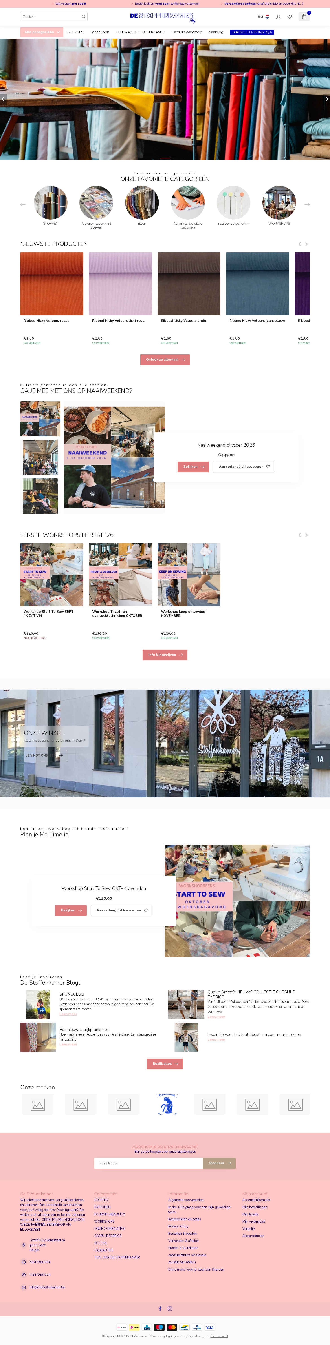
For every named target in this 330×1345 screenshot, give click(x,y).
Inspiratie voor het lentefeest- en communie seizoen (254, 1034)
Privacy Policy (178, 1226)
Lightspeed (173, 1336)
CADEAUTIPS (103, 1250)
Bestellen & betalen (182, 1233)
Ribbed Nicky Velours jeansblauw (257, 320)
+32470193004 (40, 1261)
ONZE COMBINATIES (109, 1228)
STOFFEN (101, 1200)
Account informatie (256, 1200)
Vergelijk (248, 1228)
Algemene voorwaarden (185, 1200)
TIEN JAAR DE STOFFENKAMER (140, 32)
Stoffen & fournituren (183, 1248)
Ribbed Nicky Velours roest (46, 320)
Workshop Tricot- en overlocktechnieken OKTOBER (117, 614)
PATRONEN (102, 1207)
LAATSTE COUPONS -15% (252, 32)
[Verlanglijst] (289, 16)
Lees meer (68, 1014)
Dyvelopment (219, 1336)
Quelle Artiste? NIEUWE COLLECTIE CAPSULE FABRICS (251, 994)
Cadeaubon (99, 32)
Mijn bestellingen (254, 1207)
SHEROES (75, 32)
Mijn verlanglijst (253, 1221)
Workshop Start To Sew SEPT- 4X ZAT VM (49, 614)
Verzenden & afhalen (183, 1241)
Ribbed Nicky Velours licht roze (118, 320)
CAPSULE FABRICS (107, 1236)
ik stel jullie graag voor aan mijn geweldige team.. (199, 1209)
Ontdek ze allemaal (162, 359)
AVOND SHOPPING (182, 1262)
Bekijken (190, 466)
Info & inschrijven (162, 655)
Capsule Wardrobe (187, 32)
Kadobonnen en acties (184, 1219)
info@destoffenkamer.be (47, 1287)
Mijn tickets (250, 1214)
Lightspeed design (194, 1336)
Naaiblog (216, 32)
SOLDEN (100, 1243)
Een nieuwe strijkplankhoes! (84, 1029)
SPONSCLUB (71, 994)
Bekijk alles (162, 1063)
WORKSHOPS (104, 1221)
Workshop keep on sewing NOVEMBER (183, 614)
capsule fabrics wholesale (187, 1255)
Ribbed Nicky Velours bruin (183, 320)
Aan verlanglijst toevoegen (241, 466)
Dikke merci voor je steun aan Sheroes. (196, 1269)
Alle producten (253, 1236)
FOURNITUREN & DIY (109, 1214)
